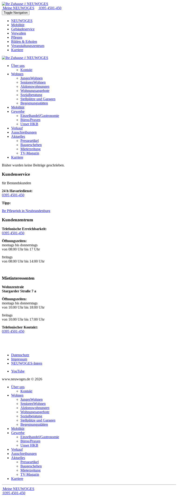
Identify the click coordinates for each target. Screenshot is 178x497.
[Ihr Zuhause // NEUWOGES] (25, 4)
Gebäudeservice (23, 29)
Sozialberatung (31, 416)
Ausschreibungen (24, 454)
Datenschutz (20, 355)
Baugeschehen (31, 466)
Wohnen (17, 395)
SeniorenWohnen (33, 404)
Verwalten (18, 33)
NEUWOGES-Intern (26, 363)
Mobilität (17, 25)
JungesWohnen (31, 399)
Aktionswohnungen (34, 408)
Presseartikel (29, 462)
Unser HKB (29, 445)
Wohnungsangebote (34, 412)
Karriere (17, 50)
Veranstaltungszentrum (27, 46)
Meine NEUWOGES (18, 8)
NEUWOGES (21, 21)
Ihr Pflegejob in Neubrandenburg (26, 211)
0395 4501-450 (49, 8)
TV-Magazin (29, 474)
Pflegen (16, 37)
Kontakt (26, 391)
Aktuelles (18, 458)
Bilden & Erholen (24, 42)
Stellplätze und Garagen (37, 420)
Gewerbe (18, 433)
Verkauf (17, 449)
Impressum (19, 359)
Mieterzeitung (30, 470)
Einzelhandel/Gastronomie (39, 437)
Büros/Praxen (30, 441)
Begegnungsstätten (34, 424)
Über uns (18, 387)
